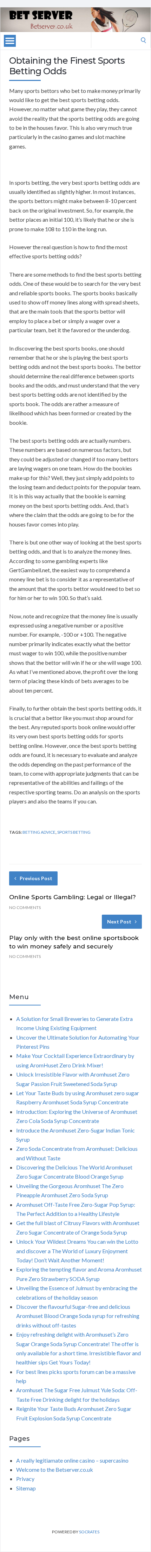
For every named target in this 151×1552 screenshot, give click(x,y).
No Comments (25, 907)
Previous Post (36, 878)
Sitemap (26, 1488)
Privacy (25, 1478)
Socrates (89, 1531)
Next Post (119, 922)
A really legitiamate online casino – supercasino (72, 1460)
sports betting (74, 832)
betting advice (38, 832)
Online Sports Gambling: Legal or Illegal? (72, 897)
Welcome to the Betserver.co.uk (54, 1469)
